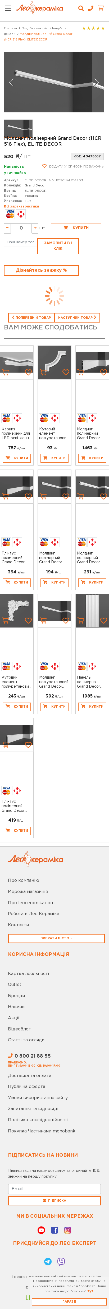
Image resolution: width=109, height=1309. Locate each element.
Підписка (57, 1200)
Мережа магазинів (28, 892)
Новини (16, 1007)
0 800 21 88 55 (33, 1056)
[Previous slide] (11, 82)
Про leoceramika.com (31, 903)
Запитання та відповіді (33, 1109)
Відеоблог (19, 1029)
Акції (13, 1018)
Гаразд (69, 1301)
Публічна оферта (26, 1087)
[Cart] (5, 372)
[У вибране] (28, 372)
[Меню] (8, 8)
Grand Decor (35, 185)
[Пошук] (81, 8)
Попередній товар (33, 317)
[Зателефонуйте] (88, 8)
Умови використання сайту (38, 1098)
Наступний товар (76, 317)
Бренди (16, 996)
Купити (80, 228)
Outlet (14, 985)
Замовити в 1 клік (58, 246)
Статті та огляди (26, 1040)
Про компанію (23, 881)
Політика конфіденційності (38, 1120)
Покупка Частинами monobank (41, 1131)
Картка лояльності (28, 974)
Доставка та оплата (29, 1076)
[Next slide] (96, 82)
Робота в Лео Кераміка (33, 914)
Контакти (18, 925)
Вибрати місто (55, 938)
